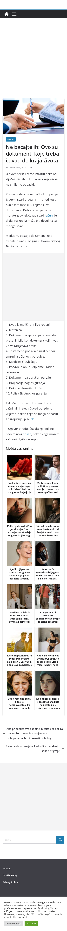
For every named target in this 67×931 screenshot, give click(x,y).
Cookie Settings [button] (13, 923)
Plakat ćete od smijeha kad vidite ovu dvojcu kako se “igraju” (33, 748)
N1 (32, 419)
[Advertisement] (33, 63)
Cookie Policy (10, 875)
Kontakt (7, 868)
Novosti (10, 139)
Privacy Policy (10, 882)
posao (27, 434)
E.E (31, 167)
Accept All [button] (31, 923)
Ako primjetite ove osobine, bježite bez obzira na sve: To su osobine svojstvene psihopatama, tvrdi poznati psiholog (35, 733)
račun (49, 215)
